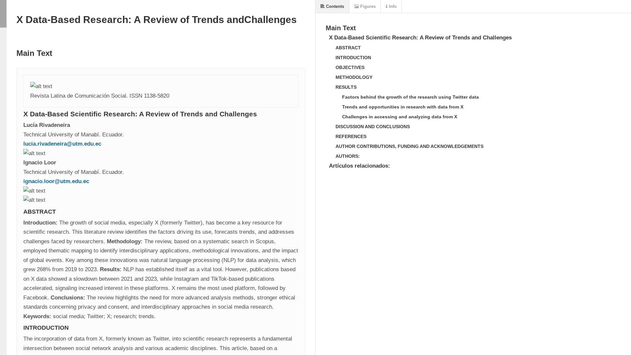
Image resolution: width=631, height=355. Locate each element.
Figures (367, 6)
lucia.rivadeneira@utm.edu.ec (62, 144)
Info (392, 6)
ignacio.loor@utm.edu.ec (56, 181)
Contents (334, 6)
